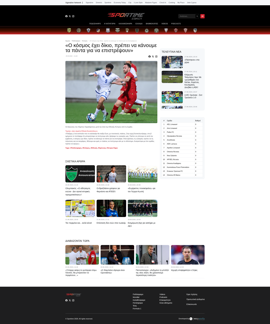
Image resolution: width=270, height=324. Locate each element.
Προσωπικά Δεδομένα (195, 299)
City (129, 2)
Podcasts (163, 297)
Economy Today (120, 2)
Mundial (136, 297)
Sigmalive (89, 2)
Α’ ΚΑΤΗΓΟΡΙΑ (109, 24)
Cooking (172, 2)
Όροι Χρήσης (191, 294)
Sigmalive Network (73, 3)
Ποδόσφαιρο (76, 41)
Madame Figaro (151, 2)
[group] (69, 30)
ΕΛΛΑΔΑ (139, 24)
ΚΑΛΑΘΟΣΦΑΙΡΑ (125, 24)
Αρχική (67, 41)
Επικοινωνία (191, 304)
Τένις (135, 306)
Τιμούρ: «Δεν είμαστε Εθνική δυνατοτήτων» (81, 131)
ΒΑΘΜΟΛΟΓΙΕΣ (152, 24)
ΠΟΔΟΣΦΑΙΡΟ (95, 24)
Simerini (99, 2)
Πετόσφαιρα (138, 303)
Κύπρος (84, 41)
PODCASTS (176, 24)
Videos (162, 294)
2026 (76, 319)
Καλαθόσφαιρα (139, 300)
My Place (181, 2)
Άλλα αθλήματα (165, 303)
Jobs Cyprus (191, 2)
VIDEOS (164, 24)
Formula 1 (137, 309)
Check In (162, 2)
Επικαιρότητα (164, 300)
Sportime (108, 2)
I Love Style (138, 2)
